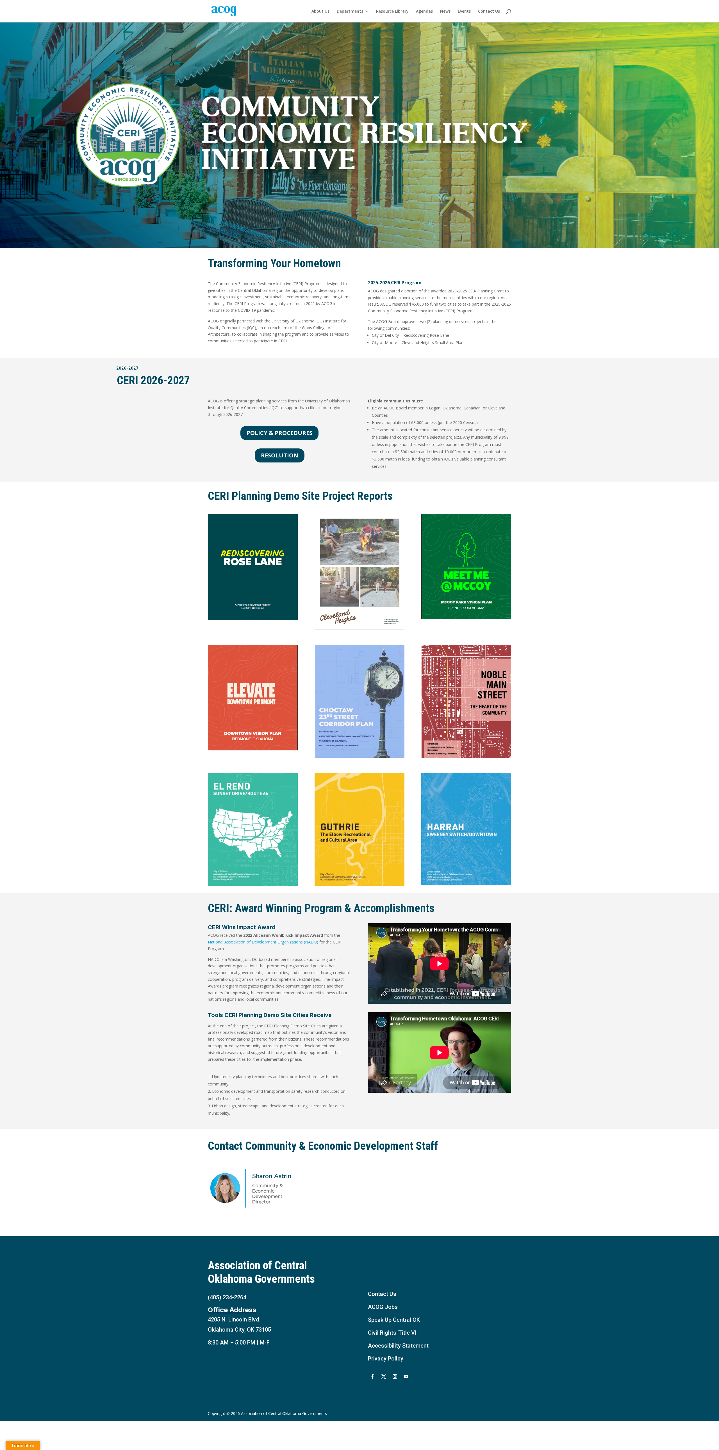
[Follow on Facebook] (372, 1376)
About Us (320, 11)
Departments (350, 11)
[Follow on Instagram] (394, 1376)
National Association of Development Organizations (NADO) (263, 942)
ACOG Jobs (383, 1307)
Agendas (424, 11)
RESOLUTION (279, 455)
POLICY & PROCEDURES (279, 433)
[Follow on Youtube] (406, 1376)
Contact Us (489, 11)
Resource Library (392, 11)
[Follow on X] (383, 1376)
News (445, 11)
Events (464, 11)
